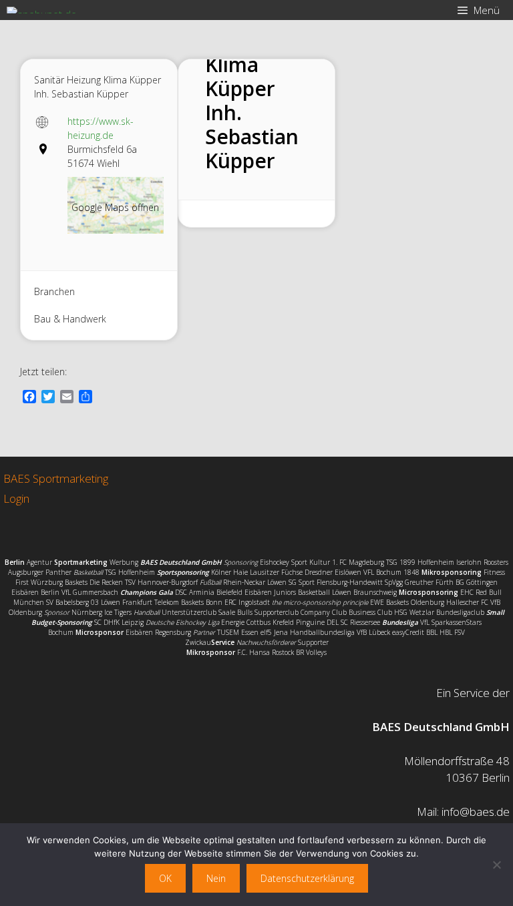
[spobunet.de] (42, 10)
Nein (216, 878)
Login (16, 498)
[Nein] (496, 864)
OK (165, 878)
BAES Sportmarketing (55, 478)
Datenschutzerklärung (307, 878)
